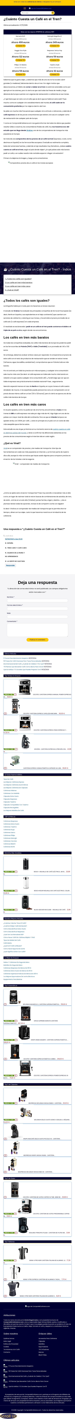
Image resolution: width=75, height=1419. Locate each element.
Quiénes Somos (9, 1338)
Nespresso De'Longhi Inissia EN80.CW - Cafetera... (35, 1172)
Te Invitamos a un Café (12, 1349)
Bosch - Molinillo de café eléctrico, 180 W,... (50, 871)
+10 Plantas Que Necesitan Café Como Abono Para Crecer (23, 667)
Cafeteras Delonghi (10, 838)
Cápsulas (42, 1341)
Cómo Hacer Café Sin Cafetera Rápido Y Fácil (19, 937)
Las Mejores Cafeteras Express (14, 782)
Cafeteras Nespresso (11, 821)
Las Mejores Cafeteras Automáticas (16, 785)
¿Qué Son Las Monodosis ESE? (14, 935)
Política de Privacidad (11, 1344)
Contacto (7, 1352)
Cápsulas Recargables (11, 808)
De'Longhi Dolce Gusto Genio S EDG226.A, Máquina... (52, 1120)
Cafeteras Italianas (10, 791)
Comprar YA (20, 46)
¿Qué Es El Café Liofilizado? (13, 946)
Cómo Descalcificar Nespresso (14, 932)
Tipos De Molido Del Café (12, 940)
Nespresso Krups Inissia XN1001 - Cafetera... (39, 1155)
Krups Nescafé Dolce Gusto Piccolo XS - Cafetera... (42, 1139)
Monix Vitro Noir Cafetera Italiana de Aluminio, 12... (47, 1260)
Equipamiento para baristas (13, 979)
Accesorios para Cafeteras (48, 1338)
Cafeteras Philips (9, 835)
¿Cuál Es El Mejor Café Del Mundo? (15, 926)
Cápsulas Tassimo (10, 802)
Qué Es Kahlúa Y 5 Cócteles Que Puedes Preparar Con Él (23, 670)
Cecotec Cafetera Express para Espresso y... (50, 730)
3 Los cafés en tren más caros (17, 286)
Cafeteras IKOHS (9, 847)
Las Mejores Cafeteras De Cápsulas (16, 788)
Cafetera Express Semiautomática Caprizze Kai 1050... (42, 768)
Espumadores (43, 1347)
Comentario (12, 621)
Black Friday (43, 1355)
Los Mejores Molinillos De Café (14, 810)
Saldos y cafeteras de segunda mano (16, 962)
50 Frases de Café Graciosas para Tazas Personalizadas (22, 661)
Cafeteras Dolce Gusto (11, 824)
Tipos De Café (8, 779)
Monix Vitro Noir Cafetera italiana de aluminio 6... (38, 1296)
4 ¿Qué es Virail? (12, 290)
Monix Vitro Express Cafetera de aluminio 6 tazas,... (42, 1279)
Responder (10, 565)
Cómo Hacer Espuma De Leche (14, 949)
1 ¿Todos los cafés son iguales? (18, 279)
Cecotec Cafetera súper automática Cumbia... (40, 1059)
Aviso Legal (7, 1341)
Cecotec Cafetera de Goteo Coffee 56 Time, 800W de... (42, 1197)
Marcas (41, 1352)
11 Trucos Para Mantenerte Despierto (16, 658)
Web (9, 613)
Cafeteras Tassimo (10, 827)
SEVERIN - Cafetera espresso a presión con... (50, 749)
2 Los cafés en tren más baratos (18, 282)
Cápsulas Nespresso (10, 799)
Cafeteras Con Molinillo (11, 793)
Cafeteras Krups (9, 830)
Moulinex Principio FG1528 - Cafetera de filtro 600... (47, 1233)
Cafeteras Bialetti (9, 844)
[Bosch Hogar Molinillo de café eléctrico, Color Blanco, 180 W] (26, 891)
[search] (52, 12)
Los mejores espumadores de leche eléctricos (19, 976)
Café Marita (8, 943)
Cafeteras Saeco (9, 832)
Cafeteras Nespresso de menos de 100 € (17, 968)
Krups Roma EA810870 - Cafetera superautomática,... (49, 1040)
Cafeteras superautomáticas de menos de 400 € (21, 974)
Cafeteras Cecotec (10, 841)
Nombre (10, 597)
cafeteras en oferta (34, 2)
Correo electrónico (15, 605)
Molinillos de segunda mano (13, 965)
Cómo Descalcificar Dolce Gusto (15, 929)
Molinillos (42, 1344)
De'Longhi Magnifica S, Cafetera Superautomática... (41, 1004)
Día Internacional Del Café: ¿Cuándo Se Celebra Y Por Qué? (24, 664)
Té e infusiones (44, 1349)
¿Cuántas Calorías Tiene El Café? (15, 923)
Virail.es (29, 130)
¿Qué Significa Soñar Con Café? (14, 952)
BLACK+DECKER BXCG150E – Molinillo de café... (50, 909)
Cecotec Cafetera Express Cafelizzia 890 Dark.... (41, 713)
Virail (5, 448)
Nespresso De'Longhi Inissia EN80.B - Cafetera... (46, 1103)
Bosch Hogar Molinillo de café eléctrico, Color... (52, 890)
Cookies (6, 1347)
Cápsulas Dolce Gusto (11, 796)
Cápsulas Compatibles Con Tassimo (16, 805)
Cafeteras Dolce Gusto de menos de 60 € (18, 971)
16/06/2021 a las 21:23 (13, 539)
